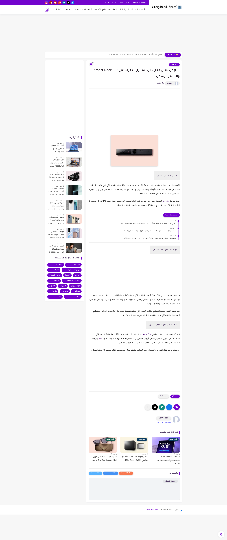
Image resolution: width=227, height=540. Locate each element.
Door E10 (146, 334)
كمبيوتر (69, 10)
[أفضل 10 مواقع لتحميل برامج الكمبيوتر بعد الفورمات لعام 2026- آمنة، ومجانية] (74, 147)
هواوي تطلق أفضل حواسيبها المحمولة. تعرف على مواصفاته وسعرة (136, 55)
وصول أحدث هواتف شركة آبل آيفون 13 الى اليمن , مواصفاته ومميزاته (56, 221)
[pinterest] (55, 2)
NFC (101, 339)
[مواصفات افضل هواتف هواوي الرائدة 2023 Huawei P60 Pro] (74, 233)
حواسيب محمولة (73, 281)
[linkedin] (64, 2)
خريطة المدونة (125, 2)
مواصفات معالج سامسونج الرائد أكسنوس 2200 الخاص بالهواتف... (149, 238)
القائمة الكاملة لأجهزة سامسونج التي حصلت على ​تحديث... (168, 460)
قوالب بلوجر (87, 10)
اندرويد (77, 275)
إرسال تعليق (170, 481)
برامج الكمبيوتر (100, 10)
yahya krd (170, 83)
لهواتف (77, 291)
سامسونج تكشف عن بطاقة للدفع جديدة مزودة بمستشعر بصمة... (149, 231)
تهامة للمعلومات (164, 423)
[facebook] (72, 2)
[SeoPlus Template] (180, 509)
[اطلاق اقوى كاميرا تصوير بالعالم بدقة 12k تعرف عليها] (74, 176)
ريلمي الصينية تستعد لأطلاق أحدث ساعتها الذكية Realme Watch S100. (148, 224)
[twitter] (68, 2)
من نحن (114, 2)
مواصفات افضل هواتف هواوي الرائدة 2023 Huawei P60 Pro (56, 235)
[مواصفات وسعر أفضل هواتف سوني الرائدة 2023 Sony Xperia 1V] (74, 190)
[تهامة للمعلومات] (166, 7)
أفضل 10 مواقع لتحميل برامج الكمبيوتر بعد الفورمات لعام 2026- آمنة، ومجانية (56, 149)
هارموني (54, 291)
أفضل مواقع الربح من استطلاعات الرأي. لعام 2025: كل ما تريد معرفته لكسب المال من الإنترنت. (56, 249)
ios (60, 297)
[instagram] (46, 2)
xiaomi (166, 201)
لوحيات (65, 291)
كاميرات (77, 10)
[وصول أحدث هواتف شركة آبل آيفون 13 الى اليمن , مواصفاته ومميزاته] (74, 219)
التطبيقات (112, 10)
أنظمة (58, 10)
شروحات (56, 281)
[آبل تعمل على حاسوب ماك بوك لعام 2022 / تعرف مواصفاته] (74, 162)
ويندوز (77, 297)
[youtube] (59, 2)
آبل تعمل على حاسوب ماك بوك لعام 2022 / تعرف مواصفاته (57, 163)
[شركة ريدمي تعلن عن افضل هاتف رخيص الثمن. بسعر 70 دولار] (74, 205)
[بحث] (46, 9)
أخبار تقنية (174, 64)
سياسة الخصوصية (139, 2)
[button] (169, 407)
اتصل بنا (106, 2)
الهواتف (134, 10)
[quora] (50, 2)
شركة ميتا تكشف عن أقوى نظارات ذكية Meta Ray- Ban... (104, 458)
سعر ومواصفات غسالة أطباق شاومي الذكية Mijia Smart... (135, 458)
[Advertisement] (113, 33)
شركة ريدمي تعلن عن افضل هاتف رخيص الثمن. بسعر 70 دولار (56, 206)
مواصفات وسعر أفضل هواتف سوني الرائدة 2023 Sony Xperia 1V (56, 192)
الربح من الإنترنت (73, 270)
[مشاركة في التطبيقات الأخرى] (148, 407)
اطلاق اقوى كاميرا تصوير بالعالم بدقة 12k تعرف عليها (56, 178)
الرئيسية (143, 10)
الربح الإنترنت (123, 10)
